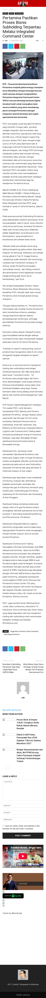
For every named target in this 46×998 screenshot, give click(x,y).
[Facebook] (5, 46)
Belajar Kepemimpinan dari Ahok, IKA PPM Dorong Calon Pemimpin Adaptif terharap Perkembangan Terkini (30, 755)
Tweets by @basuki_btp (12, 913)
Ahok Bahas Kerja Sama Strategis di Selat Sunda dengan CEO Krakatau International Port (33, 668)
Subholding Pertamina (12, 634)
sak (6, 40)
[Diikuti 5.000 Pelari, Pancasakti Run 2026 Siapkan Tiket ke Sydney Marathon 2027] (9, 737)
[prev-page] (4, 767)
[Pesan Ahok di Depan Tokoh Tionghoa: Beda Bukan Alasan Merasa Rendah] (9, 722)
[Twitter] (11, 46)
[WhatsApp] (22, 46)
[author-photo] (23, 694)
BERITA (12, 9)
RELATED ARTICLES (12, 710)
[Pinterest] (16, 46)
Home (5, 9)
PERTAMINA (19, 13)
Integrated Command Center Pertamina (24, 631)
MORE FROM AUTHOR (13, 714)
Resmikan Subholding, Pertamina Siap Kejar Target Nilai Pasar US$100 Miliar (12, 668)
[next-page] (8, 767)
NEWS (11, 13)
